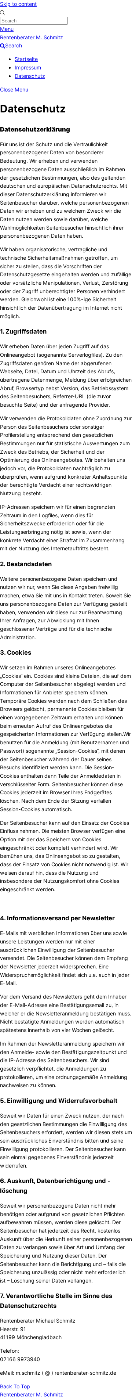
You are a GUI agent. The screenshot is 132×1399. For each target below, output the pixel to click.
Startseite (26, 59)
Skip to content (18, 4)
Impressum (28, 67)
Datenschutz (30, 76)
